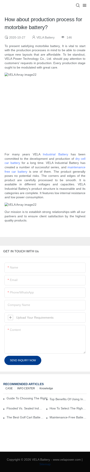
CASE (9, 388)
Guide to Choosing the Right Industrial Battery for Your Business (29, 398)
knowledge (46, 388)
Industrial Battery (55, 154)
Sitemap (45, 464)
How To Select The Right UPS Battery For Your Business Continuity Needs (68, 408)
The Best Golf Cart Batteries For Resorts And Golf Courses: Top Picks (25, 417)
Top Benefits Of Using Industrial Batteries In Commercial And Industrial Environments (68, 399)
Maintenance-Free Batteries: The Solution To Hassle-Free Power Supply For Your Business (68, 417)
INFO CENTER (26, 388)
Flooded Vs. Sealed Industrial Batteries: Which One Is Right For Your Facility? (25, 408)
